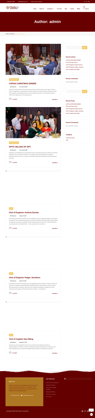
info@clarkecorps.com (23, 1)
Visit (11, 208)
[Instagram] (85, 411)
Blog (66, 8)
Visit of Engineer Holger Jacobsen (24, 277)
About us (12, 381)
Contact (72, 8)
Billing (78, 8)
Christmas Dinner (14, 79)
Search (84, 47)
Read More (55, 99)
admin (15, 99)
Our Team (59, 8)
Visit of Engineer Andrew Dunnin (24, 212)
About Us (41, 8)
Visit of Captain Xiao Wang (21, 339)
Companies (50, 8)
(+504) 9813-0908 (10, 1)
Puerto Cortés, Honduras (36, 1)
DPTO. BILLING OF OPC (20, 147)
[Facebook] (82, 411)
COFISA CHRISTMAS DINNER (22, 83)
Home (34, 8)
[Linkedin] (88, 411)
